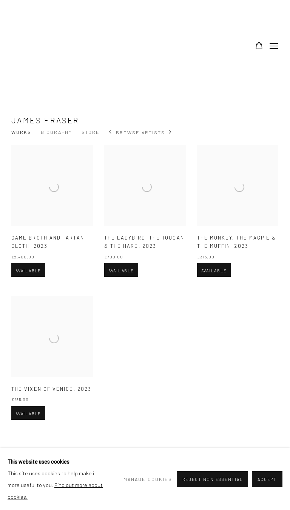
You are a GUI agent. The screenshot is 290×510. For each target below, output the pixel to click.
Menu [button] (273, 46)
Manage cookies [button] (147, 479)
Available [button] (28, 270)
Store (91, 132)
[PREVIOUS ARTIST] (110, 132)
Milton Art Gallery (68, 46)
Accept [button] (267, 479)
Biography (56, 132)
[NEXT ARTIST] (170, 132)
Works (21, 132)
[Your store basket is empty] (259, 46)
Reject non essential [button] (212, 479)
